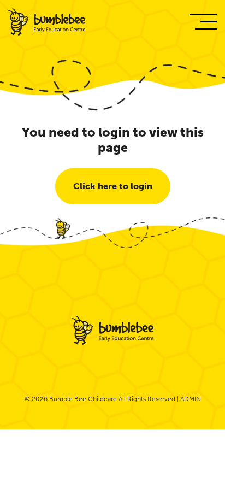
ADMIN (190, 399)
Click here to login (112, 186)
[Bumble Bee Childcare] (46, 23)
